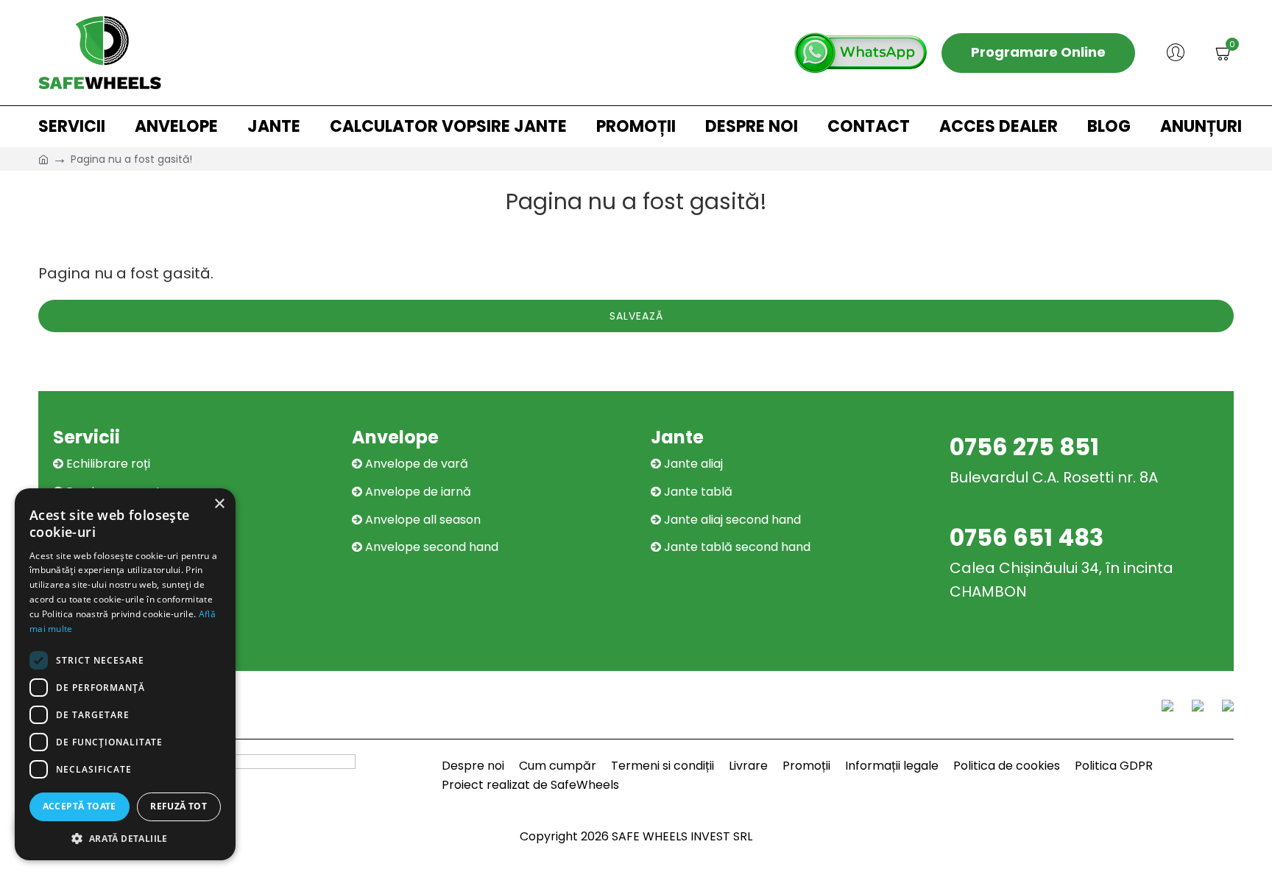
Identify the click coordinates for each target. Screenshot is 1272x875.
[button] (125, 838)
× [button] (219, 504)
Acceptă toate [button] (79, 806)
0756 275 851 (1024, 446)
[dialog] (125, 674)
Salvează (636, 316)
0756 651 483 (1026, 537)
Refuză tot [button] (178, 806)
